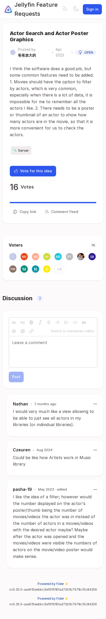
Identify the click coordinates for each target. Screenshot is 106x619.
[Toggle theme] (76, 9)
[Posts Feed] (64, 9)
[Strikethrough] (49, 322)
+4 (59, 269)
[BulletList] (57, 322)
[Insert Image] (22, 331)
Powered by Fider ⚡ (53, 584)
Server (23, 150)
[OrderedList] (66, 322)
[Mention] (14, 331)
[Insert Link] (31, 331)
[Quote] (84, 322)
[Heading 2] (14, 322)
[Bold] (31, 322)
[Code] (75, 322)
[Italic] (40, 322)
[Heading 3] (22, 322)
